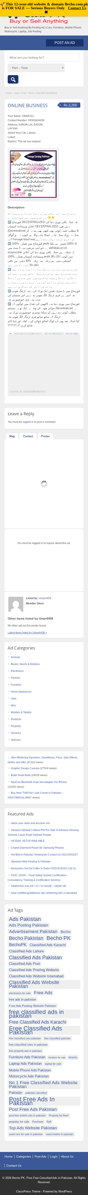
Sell (49, 1121)
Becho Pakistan (26, 938)
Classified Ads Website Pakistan (34, 984)
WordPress (65, 1191)
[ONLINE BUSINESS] (33, 174)
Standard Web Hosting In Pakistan (31, 861)
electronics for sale (20, 993)
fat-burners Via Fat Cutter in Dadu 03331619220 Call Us (43, 868)
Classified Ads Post (24, 964)
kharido (73, 1057)
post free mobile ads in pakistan (27, 1115)
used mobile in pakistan (59, 1134)
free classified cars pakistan (25, 1038)
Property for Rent (59, 1115)
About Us (67, 1156)
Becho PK (59, 938)
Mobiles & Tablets (21, 712)
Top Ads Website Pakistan (33, 1128)
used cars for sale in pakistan (26, 1134)
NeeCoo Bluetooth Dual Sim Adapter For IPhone (39, 782)
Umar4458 (45, 598)
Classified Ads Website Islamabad (36, 976)
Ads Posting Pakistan (28, 925)
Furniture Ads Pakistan (27, 1057)
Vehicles (16, 739)
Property (16, 726)
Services (16, 733)
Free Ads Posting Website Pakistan (32, 1005)
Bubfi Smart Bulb (20, 775)
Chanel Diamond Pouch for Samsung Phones (37, 847)
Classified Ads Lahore (26, 951)
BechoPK (17, 944)
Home (9, 93)
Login (53, 1156)
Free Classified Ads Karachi (37, 1022)
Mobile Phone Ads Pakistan (30, 1070)
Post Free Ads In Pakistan (32, 1101)
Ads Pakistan (25, 919)
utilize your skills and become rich (30, 823)
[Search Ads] (13, 79)
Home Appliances (21, 691)
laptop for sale (53, 1063)
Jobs (16, 93)
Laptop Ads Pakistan (25, 1064)
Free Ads (43, 992)
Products (16, 719)
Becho (65, 932)
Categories (23, 1156)
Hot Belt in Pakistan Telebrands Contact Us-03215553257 (44, 854)
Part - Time (28, 93)
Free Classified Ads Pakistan (35, 1030)
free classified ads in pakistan (36, 1013)
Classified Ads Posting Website (34, 970)
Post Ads (40, 1156)
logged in (28, 421)
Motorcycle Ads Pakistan (29, 1076)
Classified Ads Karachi (48, 945)
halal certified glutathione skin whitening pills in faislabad (44, 892)
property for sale (19, 1121)
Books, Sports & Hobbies (25, 664)
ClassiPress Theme (28, 1191)
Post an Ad (64, 43)
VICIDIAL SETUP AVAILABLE (28, 840)
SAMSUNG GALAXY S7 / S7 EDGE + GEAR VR (38, 886)
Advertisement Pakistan (33, 931)
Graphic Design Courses (25, 768)
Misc (13, 705)
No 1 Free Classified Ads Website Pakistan (43, 1084)
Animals (15, 657)
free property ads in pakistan (25, 1050)
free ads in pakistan (22, 999)
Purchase (37, 1121)
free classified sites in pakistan (28, 1044)
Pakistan (15, 1092)
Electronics (17, 671)
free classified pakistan (57, 1038)
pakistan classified (36, 1092)
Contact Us (13, 1165)
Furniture (16, 684)
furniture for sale (56, 1057)
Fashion (15, 677)
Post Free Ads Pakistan (33, 1109)
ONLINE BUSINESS (28, 105)
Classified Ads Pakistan (35, 957)
